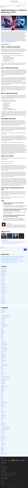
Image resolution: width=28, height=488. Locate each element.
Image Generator (4, 379)
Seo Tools (2, 422)
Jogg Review (3, 383)
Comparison (3, 345)
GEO (2, 370)
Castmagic (3, 341)
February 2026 (3, 270)
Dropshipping (3, 360)
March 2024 (3, 300)
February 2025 (3, 284)
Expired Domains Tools (5, 364)
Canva (2, 338)
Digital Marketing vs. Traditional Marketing (9, 241)
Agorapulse (3, 311)
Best (2, 328)
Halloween (3, 373)
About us (2, 480)
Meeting (2, 390)
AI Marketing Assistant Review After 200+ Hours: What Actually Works (12, 256)
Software (2, 431)
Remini (2, 413)
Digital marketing (4, 95)
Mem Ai (2, 392)
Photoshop (3, 406)
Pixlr (2, 409)
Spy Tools (2, 434)
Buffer (2, 335)
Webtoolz (2, 448)
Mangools (2, 389)
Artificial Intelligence (4, 325)
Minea (2, 393)
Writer (2, 451)
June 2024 (3, 296)
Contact (2, 481)
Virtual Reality (3, 444)
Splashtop (2, 432)
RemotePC (3, 416)
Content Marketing (4, 348)
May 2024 (2, 297)
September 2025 (4, 274)
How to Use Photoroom (5, 376)
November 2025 (3, 271)
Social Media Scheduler (5, 429)
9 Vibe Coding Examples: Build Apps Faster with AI (9, 262)
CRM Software (3, 354)
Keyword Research (4, 386)
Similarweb (3, 425)
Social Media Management (5, 426)
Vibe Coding (3, 442)
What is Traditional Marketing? (22, 241)
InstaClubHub (3, 380)
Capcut (2, 340)
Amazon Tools (3, 324)
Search (2, 247)
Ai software (3, 319)
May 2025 (2, 280)
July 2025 (2, 277)
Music (2, 396)
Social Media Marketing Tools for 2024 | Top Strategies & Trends (12, 242)
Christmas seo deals (4, 344)
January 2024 (3, 303)
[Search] (25, 250)
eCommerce (3, 361)
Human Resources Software (5, 377)
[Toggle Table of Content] (10, 44)
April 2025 (3, 281)
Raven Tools (3, 412)
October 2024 (3, 290)
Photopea (2, 405)
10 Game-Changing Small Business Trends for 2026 (9, 259)
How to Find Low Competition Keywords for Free (10, 243)
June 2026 (3, 268)
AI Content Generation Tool (5, 315)
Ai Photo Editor (3, 318)
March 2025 (3, 283)
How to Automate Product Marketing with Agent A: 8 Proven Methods (12, 260)
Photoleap (2, 403)
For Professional (3, 366)
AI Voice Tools (3, 322)
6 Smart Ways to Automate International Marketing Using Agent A (8, 474)
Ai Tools (2, 321)
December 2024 (3, 287)
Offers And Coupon (4, 402)
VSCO (2, 445)
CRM (2, 353)
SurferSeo (2, 438)
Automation (3, 327)
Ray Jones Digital (14, 1)
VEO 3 (2, 441)
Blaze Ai (2, 331)
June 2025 (3, 278)
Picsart (2, 408)
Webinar (2, 447)
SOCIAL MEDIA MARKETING (4, 468)
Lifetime (2, 387)
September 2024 (4, 291)
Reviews (2, 418)
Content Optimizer (4, 350)
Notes (2, 399)
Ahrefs (2, 312)
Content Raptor (3, 351)
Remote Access (3, 415)
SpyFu (2, 435)
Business (2, 337)
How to (2, 374)
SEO (1, 421)
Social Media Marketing (5, 428)
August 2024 (3, 293)
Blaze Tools (3, 332)
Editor (2, 363)
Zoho (2, 454)
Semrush (2, 419)
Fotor (2, 367)
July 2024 (2, 294)
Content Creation (4, 347)
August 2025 (3, 275)
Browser (2, 334)
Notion (2, 400)
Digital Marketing (5, 240)
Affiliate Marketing (4, 309)
